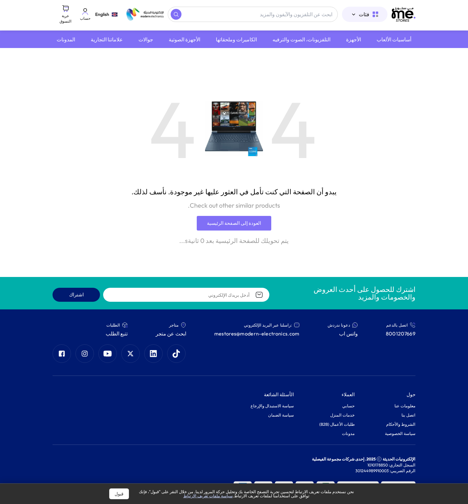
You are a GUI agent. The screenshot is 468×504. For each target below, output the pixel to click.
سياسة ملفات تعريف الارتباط (208, 495)
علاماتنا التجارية (107, 39)
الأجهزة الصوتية (184, 39)
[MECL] (403, 14)
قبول (119, 494)
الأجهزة (353, 39)
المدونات (66, 39)
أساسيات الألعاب (394, 39)
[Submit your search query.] (176, 14)
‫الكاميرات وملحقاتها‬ (236, 39)
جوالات (145, 39)
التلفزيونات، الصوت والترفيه (301, 39)
